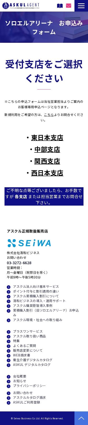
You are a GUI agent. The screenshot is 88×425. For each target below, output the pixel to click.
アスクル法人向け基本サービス (36, 286)
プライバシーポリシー (29, 385)
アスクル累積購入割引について (36, 296)
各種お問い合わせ (69, 5)
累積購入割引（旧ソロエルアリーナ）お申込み (46, 312)
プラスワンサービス (28, 331)
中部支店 (47, 149)
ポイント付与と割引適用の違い (36, 291)
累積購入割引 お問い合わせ (54, 7)
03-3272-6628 (19, 262)
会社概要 (19, 376)
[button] (81, 6)
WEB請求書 (21, 355)
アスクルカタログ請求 (29, 397)
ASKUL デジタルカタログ (32, 364)
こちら (49, 114)
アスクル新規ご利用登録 (60, 5)
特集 (16, 341)
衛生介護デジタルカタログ (33, 360)
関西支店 (47, 160)
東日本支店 (47, 137)
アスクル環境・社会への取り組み (38, 319)
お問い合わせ (23, 392)
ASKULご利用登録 (26, 402)
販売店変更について (28, 350)
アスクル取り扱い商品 (29, 336)
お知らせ (19, 381)
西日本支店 (47, 172)
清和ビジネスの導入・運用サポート (39, 300)
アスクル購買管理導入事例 (33, 305)
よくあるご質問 (24, 345)
